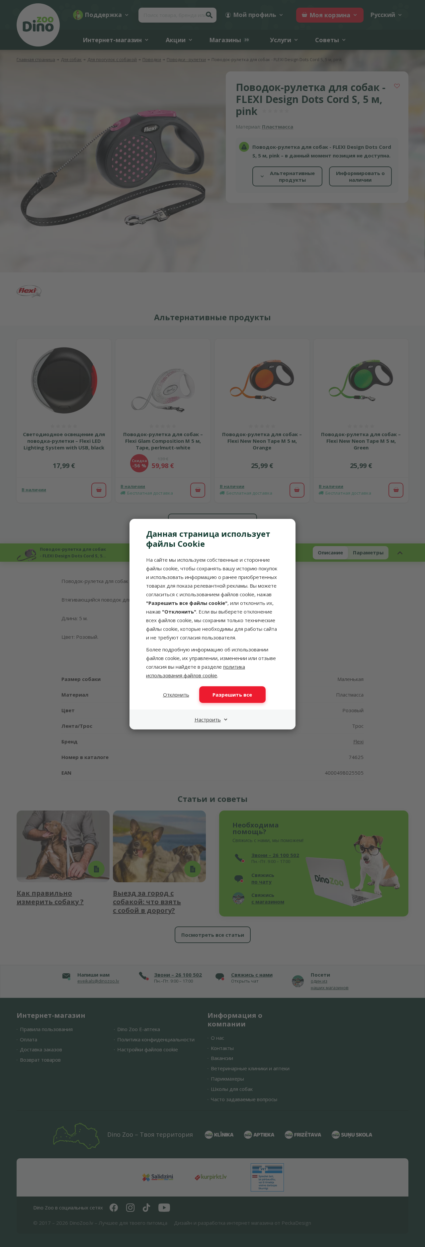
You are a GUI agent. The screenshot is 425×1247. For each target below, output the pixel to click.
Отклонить (176, 694)
